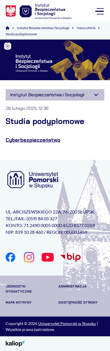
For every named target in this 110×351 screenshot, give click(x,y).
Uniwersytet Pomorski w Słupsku (67, 323)
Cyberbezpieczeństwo (33, 140)
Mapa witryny (19, 302)
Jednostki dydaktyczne (19, 289)
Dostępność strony (78, 302)
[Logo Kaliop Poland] (15, 343)
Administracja (72, 286)
